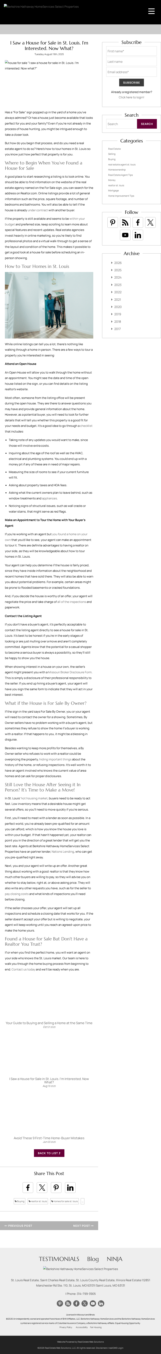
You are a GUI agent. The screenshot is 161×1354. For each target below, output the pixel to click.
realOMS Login (116, 1347)
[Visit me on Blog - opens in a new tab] (125, 222)
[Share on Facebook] (28, 1187)
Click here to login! (131, 97)
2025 (118, 270)
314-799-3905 (86, 1294)
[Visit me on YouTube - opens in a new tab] (125, 235)
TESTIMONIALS (59, 1259)
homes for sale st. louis (65, 1201)
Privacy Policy (65, 1327)
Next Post (82, 1226)
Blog (93, 1259)
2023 (118, 285)
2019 (117, 314)
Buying (20, 1201)
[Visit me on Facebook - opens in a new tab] (138, 222)
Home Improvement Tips (121, 195)
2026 (118, 263)
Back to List (48, 1153)
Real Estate (114, 148)
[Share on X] (42, 1187)
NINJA (114, 1259)
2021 (117, 299)
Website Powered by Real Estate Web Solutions (80, 1341)
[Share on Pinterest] (56, 1187)
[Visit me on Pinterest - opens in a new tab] (112, 222)
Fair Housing (96, 1327)
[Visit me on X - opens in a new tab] (150, 222)
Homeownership (117, 169)
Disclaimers (101, 1347)
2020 (118, 307)
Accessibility (82, 1327)
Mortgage (113, 190)
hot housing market (34, 798)
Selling (111, 154)
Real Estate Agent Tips (120, 175)
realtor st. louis (39, 1201)
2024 (118, 277)
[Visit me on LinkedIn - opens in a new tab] (138, 235)
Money (111, 180)
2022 (118, 292)
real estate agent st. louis (121, 164)
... (82, 1201)
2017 (117, 329)
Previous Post (19, 1226)
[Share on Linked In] (70, 1187)
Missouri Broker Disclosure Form (70, 672)
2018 (117, 321)
